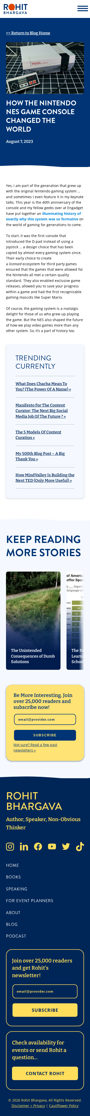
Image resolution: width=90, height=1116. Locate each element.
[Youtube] (52, 847)
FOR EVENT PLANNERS (30, 901)
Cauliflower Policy (63, 1105)
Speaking (17, 889)
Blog (12, 924)
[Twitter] (66, 847)
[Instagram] (10, 847)
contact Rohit (45, 1073)
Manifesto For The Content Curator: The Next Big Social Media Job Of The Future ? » (42, 411)
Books (13, 877)
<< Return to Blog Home (28, 33)
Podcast (16, 936)
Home (12, 865)
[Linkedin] (24, 847)
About (13, 913)
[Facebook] (38, 847)
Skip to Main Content (3, 7)
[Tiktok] (80, 847)
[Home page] (41, 9)
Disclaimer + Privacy (28, 1105)
